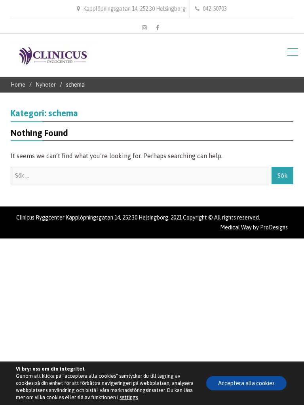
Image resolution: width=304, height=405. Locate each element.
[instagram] (144, 27)
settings (129, 397)
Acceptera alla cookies (246, 383)
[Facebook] (157, 27)
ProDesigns (274, 227)
